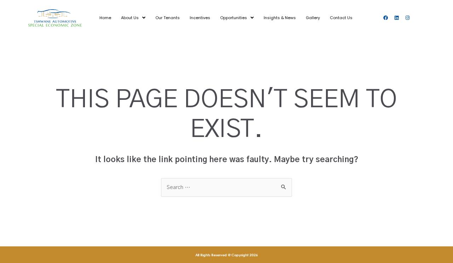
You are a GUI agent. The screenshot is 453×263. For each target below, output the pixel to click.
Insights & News (280, 18)
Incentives (200, 18)
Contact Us (341, 18)
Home (105, 18)
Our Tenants (167, 18)
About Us (130, 18)
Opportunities (233, 18)
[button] (133, 18)
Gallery (313, 18)
